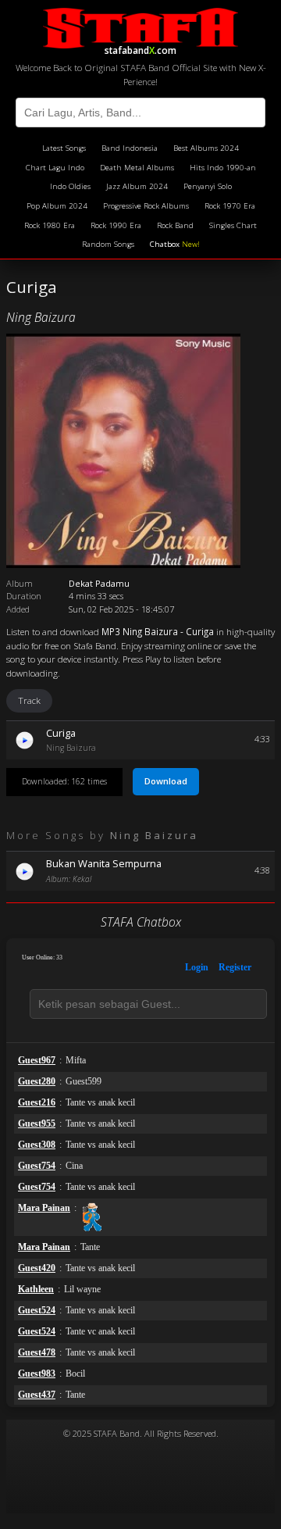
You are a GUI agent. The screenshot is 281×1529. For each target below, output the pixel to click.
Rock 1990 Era (116, 225)
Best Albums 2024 (206, 148)
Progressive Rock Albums (146, 206)
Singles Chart (233, 225)
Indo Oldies (70, 186)
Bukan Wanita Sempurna (104, 863)
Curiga (61, 733)
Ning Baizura (41, 317)
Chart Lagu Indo (55, 168)
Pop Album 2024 (57, 206)
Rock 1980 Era (49, 225)
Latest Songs (64, 148)
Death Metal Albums (137, 168)
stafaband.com (140, 48)
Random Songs (108, 244)
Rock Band (175, 225)
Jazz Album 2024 (137, 186)
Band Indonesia (129, 148)
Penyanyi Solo (207, 186)
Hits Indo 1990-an (223, 168)
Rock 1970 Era (230, 206)
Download (165, 781)
